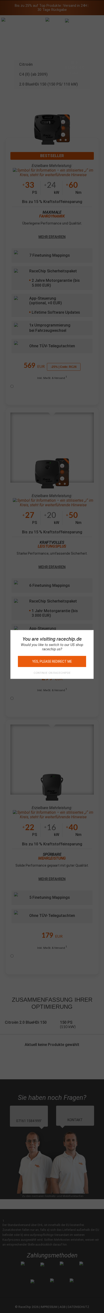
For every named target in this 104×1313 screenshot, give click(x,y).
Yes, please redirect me (52, 661)
